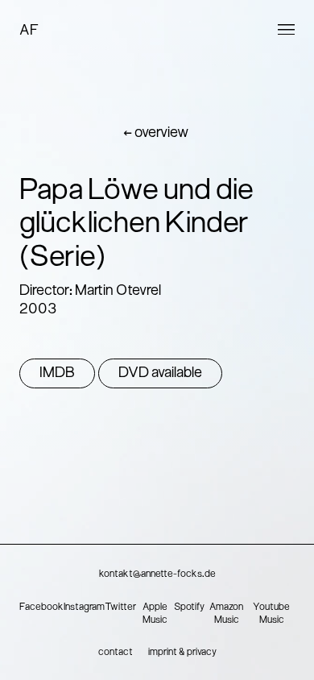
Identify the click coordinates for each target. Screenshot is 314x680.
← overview (155, 133)
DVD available (160, 373)
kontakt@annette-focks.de (157, 574)
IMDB (57, 373)
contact (115, 652)
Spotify (189, 607)
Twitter (120, 607)
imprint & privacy (182, 652)
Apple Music (155, 614)
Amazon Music (226, 614)
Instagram (84, 607)
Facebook (41, 607)
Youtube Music (271, 614)
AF (29, 31)
